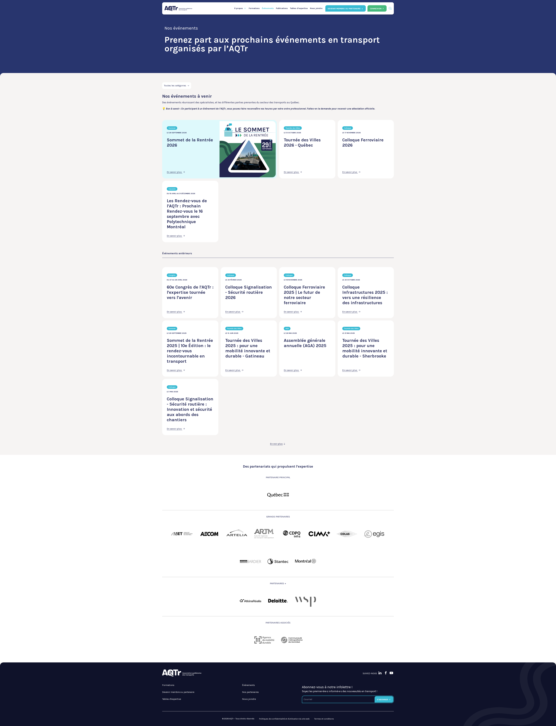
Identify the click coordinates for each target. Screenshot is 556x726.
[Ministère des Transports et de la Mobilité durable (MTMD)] (278, 495)
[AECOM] (209, 534)
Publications (282, 8)
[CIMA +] (319, 534)
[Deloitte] (278, 601)
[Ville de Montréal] (305, 561)
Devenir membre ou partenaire (178, 692)
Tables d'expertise (299, 8)
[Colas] (347, 534)
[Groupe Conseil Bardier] (250, 561)
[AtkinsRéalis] (250, 600)
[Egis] (374, 534)
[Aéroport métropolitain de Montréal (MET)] (182, 534)
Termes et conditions (324, 719)
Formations (254, 8)
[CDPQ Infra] (292, 534)
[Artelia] (237, 534)
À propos (238, 8)
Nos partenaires (250, 692)
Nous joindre (316, 8)
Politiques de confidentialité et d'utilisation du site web (284, 719)
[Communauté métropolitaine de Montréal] (292, 640)
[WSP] (305, 601)
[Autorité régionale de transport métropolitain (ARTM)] (264, 534)
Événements (268, 8)
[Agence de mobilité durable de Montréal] (264, 640)
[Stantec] (278, 561)
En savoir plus (174, 172)
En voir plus (276, 443)
